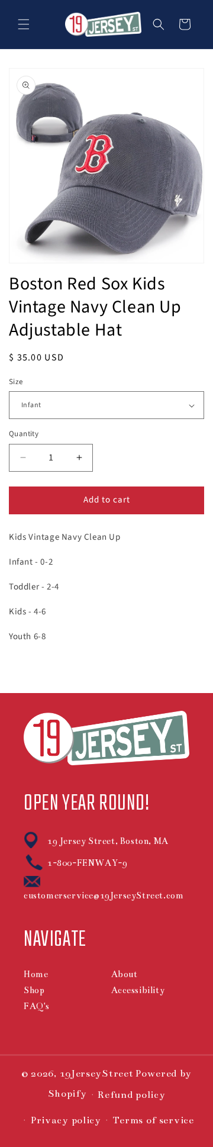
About (124, 974)
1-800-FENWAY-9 (87, 863)
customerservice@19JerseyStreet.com (103, 895)
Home (36, 974)
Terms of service (153, 1120)
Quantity (23, 433)
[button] (24, 24)
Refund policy (131, 1095)
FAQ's (37, 1006)
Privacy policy (65, 1120)
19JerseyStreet (97, 1074)
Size (16, 381)
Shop (34, 990)
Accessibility (138, 990)
